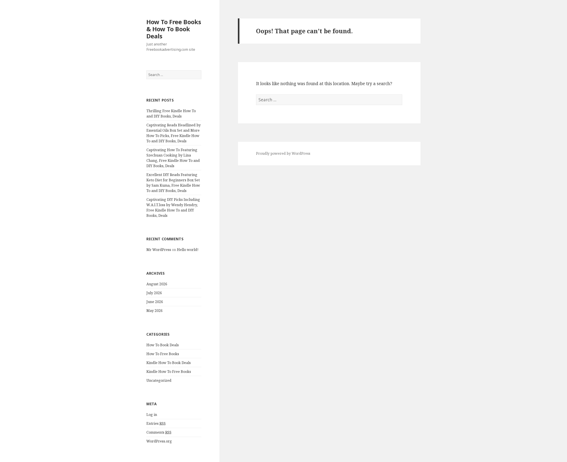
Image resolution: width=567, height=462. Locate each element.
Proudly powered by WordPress (283, 153)
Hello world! (187, 249)
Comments (158, 432)
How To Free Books (162, 353)
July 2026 (154, 292)
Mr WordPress (158, 249)
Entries (156, 423)
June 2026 (154, 301)
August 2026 (156, 284)
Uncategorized (158, 380)
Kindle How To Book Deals (168, 362)
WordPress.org (159, 441)
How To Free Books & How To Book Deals (173, 29)
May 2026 (154, 310)
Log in (151, 414)
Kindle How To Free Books (168, 371)
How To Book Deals (162, 345)
